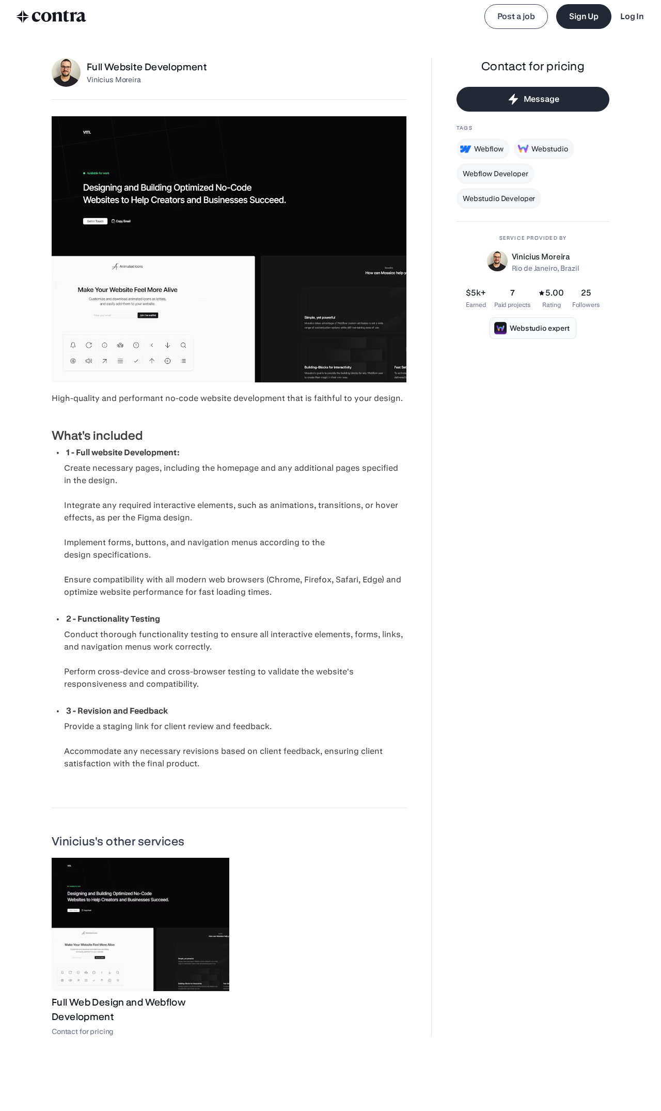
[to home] (52, 16)
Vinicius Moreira (114, 79)
